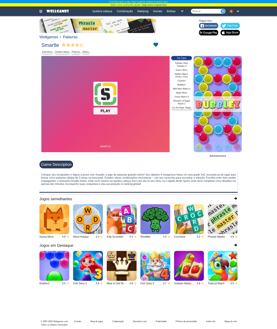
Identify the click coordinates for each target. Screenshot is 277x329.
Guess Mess (182, 70)
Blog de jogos (96, 321)
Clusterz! (181, 81)
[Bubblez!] (218, 104)
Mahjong (142, 11)
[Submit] (223, 11)
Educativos (47, 52)
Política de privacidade (186, 321)
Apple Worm (181, 93)
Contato (77, 321)
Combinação (125, 11)
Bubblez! (181, 85)
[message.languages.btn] (232, 11)
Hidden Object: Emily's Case (182, 75)
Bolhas (171, 11)
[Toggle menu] (42, 11)
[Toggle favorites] (155, 45)
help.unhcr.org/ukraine (154, 5)
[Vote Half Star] (82, 45)
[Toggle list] (182, 11)
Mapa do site (231, 321)
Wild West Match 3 (181, 89)
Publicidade (161, 321)
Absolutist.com (140, 321)
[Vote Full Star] (64, 45)
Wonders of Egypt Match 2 (181, 102)
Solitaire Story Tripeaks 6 (181, 64)
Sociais (157, 11)
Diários (86, 52)
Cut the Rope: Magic (181, 107)
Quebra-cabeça (102, 11)
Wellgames (48, 37)
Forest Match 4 (182, 97)
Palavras (70, 37)
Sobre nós (210, 321)
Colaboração (118, 321)
